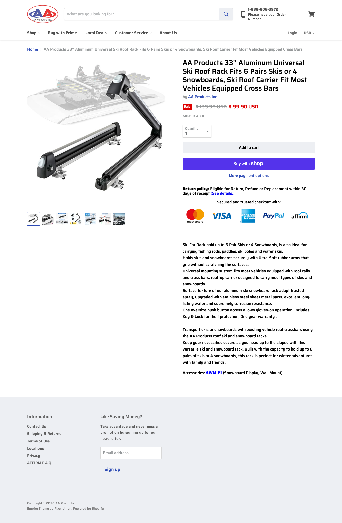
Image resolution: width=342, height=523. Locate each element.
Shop (32, 33)
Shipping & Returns (44, 434)
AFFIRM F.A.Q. (39, 463)
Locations (35, 448)
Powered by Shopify (88, 508)
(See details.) (222, 193)
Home (32, 49)
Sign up (112, 469)
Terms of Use (38, 441)
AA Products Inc (202, 97)
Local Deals (96, 33)
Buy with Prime (62, 33)
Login (292, 33)
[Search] (226, 14)
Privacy (33, 456)
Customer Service (132, 33)
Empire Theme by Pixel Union (49, 508)
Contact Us (36, 426)
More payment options (249, 175)
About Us (168, 33)
